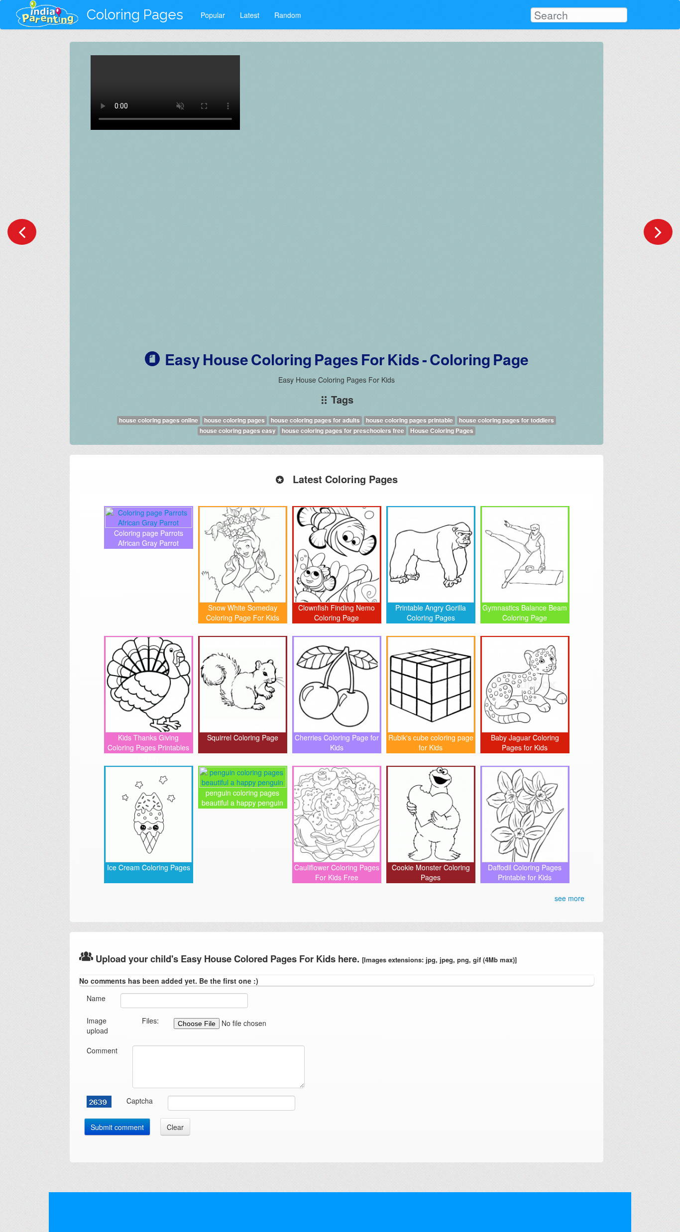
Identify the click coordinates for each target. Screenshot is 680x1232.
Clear (175, 1127)
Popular (213, 15)
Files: (150, 1021)
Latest (249, 15)
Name (96, 998)
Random (287, 15)
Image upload (97, 1025)
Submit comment (117, 1127)
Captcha (139, 1101)
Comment (102, 1050)
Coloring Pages (135, 14)
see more (569, 898)
